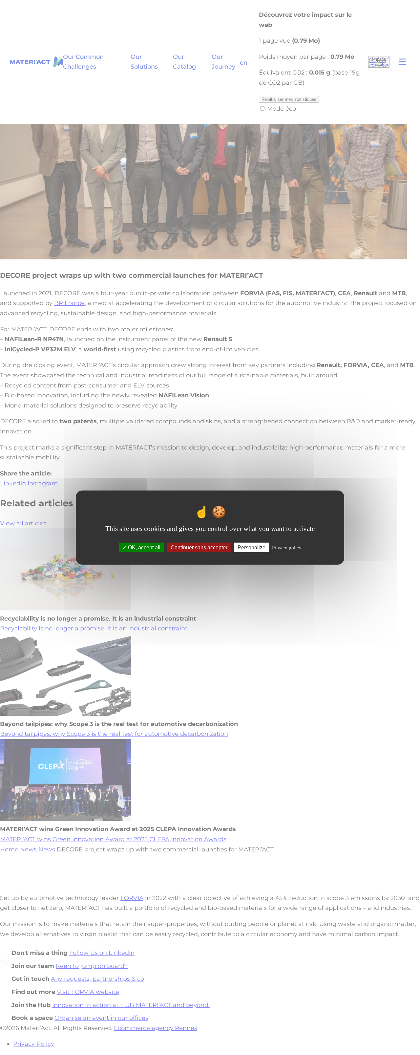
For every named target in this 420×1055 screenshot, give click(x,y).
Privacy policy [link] (287, 547)
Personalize (251, 547)
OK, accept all (143, 547)
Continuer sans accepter (199, 547)
